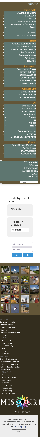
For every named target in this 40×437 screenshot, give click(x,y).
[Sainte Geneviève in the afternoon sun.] (15, 289)
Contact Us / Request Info (23, 136)
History (32, 18)
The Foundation (28, 52)
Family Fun (30, 15)
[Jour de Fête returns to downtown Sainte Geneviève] (34, 299)
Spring (33, 125)
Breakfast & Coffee (26, 69)
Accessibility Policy (9, 393)
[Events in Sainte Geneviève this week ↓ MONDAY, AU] (25, 270)
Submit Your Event (9, 377)
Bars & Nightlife (28, 80)
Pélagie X (31, 60)
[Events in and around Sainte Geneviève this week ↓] (15, 280)
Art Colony (30, 57)
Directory (5, 375)
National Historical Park (24, 43)
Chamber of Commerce (9, 364)
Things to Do (30, 9)
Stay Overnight (28, 150)
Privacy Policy (7, 391)
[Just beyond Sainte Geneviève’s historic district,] (34, 270)
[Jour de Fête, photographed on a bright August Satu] (34, 280)
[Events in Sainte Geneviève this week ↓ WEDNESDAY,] (25, 299)
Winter (32, 122)
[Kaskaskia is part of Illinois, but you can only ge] (15, 270)
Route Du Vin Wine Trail (24, 145)
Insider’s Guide (29, 105)
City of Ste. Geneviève (8, 359)
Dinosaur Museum (27, 55)
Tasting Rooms (29, 147)
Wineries (32, 142)
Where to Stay (29, 88)
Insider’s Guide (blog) (8, 327)
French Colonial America (23, 49)
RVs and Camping (28, 97)
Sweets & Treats (28, 83)
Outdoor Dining (28, 77)
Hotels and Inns (28, 91)
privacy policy (20, 426)
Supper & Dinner (28, 74)
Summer (32, 117)
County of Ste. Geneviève (9, 362)
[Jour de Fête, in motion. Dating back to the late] (25, 280)
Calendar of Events (26, 12)
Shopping (32, 32)
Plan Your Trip (28, 108)
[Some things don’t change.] (15, 308)
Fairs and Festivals (27, 21)
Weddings (31, 133)
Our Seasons (30, 114)
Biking (33, 27)
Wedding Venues (28, 153)
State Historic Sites (26, 46)
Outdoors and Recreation (23, 24)
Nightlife (3, 330)
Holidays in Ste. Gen (26, 35)
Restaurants (30, 66)
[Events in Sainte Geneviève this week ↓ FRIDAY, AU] (34, 289)
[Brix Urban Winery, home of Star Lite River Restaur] (5, 299)
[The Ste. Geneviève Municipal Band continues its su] (34, 308)
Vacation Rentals (27, 94)
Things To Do (7, 340)
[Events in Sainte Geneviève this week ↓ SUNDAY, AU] (5, 289)
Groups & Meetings (27, 131)
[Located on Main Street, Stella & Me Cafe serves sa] (25, 289)
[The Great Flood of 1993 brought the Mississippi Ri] (5, 280)
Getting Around (28, 111)
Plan (34, 102)
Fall (34, 119)
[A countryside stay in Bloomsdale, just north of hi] (5, 270)
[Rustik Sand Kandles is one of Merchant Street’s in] (5, 308)
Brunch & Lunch (28, 71)
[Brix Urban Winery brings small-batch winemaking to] (15, 299)
